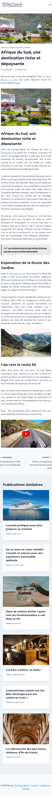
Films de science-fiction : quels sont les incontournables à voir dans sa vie (25, 615)
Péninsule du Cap (17, 273)
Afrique (4, 47)
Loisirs (11, 47)
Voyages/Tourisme (22, 47)
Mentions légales (22, 785)
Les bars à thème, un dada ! (23, 669)
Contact (34, 785)
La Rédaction (8, 70)
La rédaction (44, 785)
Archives (26, 788)
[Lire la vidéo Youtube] (26, 434)
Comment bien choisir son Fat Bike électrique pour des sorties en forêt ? (25, 694)
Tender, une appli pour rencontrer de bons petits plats (41, 462)
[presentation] (26, 505)
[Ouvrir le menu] (50, 5)
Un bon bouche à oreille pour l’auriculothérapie (10, 461)
